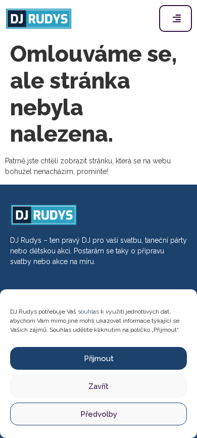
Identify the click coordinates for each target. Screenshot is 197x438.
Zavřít (98, 386)
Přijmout (99, 358)
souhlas (88, 311)
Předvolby (98, 414)
